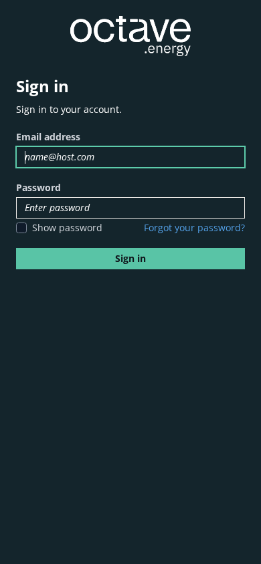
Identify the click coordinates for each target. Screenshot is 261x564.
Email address (48, 136)
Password (38, 187)
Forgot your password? (194, 227)
